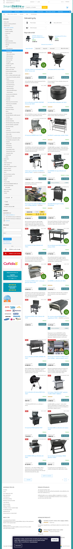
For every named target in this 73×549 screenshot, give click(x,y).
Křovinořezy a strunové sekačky (12, 132)
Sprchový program (7, 176)
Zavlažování (7, 155)
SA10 (41, 211)
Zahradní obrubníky (9, 121)
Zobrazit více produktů (46, 44)
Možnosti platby (6, 504)
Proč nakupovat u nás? (7, 493)
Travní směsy (8, 105)
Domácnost (7, 33)
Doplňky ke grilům (9, 63)
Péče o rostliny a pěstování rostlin (12, 75)
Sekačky (7, 142)
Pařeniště (8, 98)
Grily (6, 46)
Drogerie (5, 178)
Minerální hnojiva (9, 86)
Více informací (33, 542)
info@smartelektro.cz (9, 215)
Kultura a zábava (6, 168)
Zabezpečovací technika (10, 43)
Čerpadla (7, 128)
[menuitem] (7, 12)
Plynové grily (8, 52)
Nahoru (28, 479)
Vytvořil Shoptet (65, 546)
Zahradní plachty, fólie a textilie (12, 123)
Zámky (6, 157)
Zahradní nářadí (8, 119)
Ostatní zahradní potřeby (10, 71)
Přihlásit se (7, 239)
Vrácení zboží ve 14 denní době (9, 513)
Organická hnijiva (9, 88)
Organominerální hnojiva (11, 90)
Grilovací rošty (9, 60)
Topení (6, 39)
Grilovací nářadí (9, 58)
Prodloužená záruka (7, 509)
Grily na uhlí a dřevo (10, 54)
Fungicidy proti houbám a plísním (13, 77)
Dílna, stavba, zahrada (8, 27)
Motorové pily (9, 136)
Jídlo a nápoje (6, 164)
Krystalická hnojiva (10, 84)
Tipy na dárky (6, 182)
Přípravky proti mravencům (11, 102)
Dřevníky (7, 117)
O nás (38, 2)
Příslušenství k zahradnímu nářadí (13, 138)
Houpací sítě (8, 65)
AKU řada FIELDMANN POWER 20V (10, 183)
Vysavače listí (8, 147)
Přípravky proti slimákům (11, 103)
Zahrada (6, 44)
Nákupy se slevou (6, 525)
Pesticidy (8, 100)
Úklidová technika (8, 41)
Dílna (6, 35)
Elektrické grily (9, 56)
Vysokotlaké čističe (10, 149)
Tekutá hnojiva (9, 92)
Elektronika (5, 159)
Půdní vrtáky (8, 134)
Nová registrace (6, 242)
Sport (4, 172)
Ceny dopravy (6, 502)
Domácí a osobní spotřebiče (9, 24)
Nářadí (4, 180)
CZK (61, 1)
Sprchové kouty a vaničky (8, 174)
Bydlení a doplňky (8, 31)
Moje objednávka (6, 495)
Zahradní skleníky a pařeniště (11, 124)
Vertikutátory (8, 145)
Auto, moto (5, 22)
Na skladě (8, 197)
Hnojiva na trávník (9, 83)
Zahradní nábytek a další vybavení (12, 115)
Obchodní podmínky (7, 499)
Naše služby (6, 191)
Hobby (4, 161)
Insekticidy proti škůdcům (11, 94)
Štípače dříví (8, 143)
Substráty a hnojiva (9, 109)
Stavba (6, 37)
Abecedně (52, 48)
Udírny (6, 111)
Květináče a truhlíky (10, 96)
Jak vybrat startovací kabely (9, 520)
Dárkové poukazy (7, 189)
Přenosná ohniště (9, 107)
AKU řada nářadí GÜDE (8, 185)
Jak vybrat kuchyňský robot (43, 490)
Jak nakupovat (6, 497)
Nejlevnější (37, 48)
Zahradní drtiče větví (10, 151)
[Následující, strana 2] (65, 479)
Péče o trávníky (8, 73)
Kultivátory (8, 130)
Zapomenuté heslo (7, 243)
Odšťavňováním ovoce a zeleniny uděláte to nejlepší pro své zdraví (51, 495)
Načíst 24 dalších (46, 475)
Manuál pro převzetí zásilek (8, 500)
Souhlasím (54, 540)
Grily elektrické (9, 48)
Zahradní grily (8, 50)
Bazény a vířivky (8, 29)
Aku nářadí (7, 187)
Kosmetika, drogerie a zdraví (9, 166)
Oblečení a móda (7, 170)
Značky (5, 193)
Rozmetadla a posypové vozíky (12, 140)
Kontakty (32, 2)
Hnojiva (7, 79)
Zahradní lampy (8, 113)
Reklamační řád (6, 511)
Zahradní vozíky (9, 153)
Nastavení (17, 545)
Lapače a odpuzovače (10, 67)
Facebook (7, 220)
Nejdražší (45, 48)
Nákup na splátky (6, 506)
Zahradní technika (9, 126)
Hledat (44, 7)
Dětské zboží (6, 25)
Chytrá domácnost (7, 162)
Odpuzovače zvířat (9, 69)
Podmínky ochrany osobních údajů (10, 508)
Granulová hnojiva (9, 81)
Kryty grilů (8, 62)
